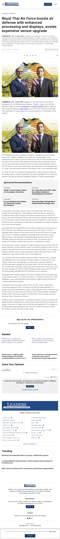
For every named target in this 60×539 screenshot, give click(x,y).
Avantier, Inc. (6, 418)
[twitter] (30, 55)
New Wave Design (36, 425)
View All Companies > (30, 444)
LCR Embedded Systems (38, 418)
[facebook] (24, 55)
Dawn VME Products (8, 420)
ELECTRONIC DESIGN (35, 525)
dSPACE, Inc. (6, 425)
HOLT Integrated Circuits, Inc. (11, 437)
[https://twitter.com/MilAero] (32, 518)
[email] (35, 55)
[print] (57, 55)
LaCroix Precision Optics (9, 440)
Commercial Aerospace (8, 13)
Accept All (30, 535)
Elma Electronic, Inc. (8, 430)
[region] (30, 373)
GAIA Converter (7, 435)
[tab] (6, 369)
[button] (3, 4)
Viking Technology (36, 435)
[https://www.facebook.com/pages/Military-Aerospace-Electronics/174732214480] (27, 518)
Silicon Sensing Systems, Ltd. (40, 430)
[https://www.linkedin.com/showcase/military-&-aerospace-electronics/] (30, 518)
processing (25, 106)
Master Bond (35, 420)
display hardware (38, 106)
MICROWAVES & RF (24, 525)
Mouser (33, 423)
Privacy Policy (52, 531)
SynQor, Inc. (35, 432)
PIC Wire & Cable (36, 427)
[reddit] (33, 55)
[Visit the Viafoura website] (54, 377)
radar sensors (24, 109)
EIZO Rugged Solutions (9, 427)
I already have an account (30, 389)
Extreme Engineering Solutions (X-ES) (13, 432)
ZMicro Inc (34, 437)
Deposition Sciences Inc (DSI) (11, 423)
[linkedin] (27, 55)
